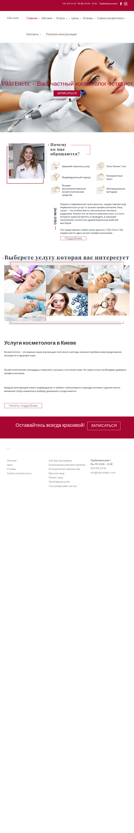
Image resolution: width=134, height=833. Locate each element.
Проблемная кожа (59, 481)
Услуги (60, 18)
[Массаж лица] (67, 279)
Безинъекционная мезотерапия (67, 464)
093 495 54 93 (69, 3)
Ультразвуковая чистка (63, 486)
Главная (32, 18)
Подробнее (73, 238)
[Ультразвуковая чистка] (109, 279)
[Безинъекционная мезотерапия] (25, 279)
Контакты (33, 34)
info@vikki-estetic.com (103, 472)
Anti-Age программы (60, 460)
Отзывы (88, 18)
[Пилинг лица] (25, 307)
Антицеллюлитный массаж (64, 469)
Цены (75, 18)
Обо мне (46, 18)
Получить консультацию (61, 34)
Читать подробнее (23, 406)
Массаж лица (56, 473)
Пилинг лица (56, 477)
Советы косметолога (110, 18)
